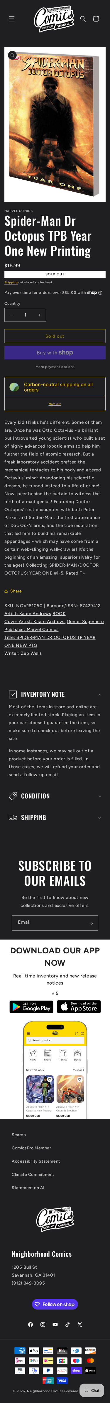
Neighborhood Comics (45, 1391)
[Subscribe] (90, 923)
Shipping (11, 282)
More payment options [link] (55, 367)
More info (55, 404)
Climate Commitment (33, 1174)
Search (19, 1134)
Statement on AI (28, 1187)
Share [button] (16, 591)
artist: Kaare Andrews (27, 613)
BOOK (59, 613)
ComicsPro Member (31, 1148)
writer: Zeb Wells (23, 653)
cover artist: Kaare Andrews (34, 621)
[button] (11, 18)
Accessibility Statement (36, 1161)
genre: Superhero (85, 621)
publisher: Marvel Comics (31, 629)
